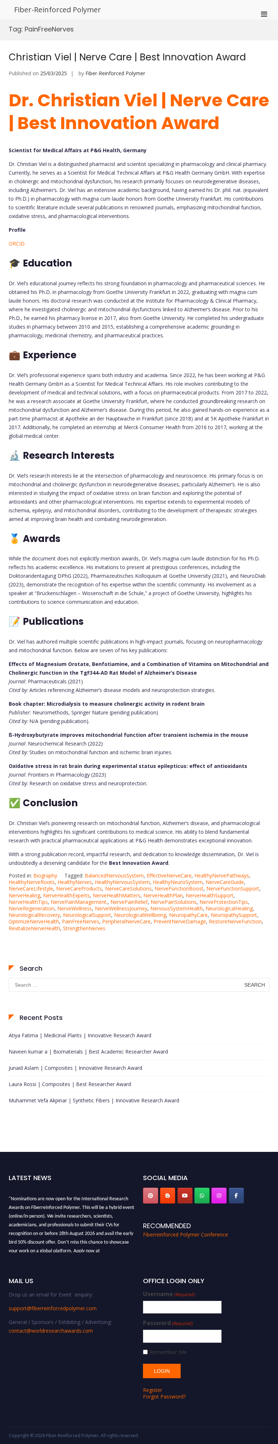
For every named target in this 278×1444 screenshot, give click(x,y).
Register (152, 1390)
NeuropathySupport (234, 914)
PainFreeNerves (80, 921)
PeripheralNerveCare (126, 921)
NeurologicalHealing (229, 908)
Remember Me (168, 1352)
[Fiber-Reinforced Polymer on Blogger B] (167, 1196)
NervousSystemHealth (176, 908)
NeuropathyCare (188, 914)
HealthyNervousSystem (122, 882)
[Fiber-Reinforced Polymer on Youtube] (185, 1196)
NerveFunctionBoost (179, 888)
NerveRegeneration (31, 908)
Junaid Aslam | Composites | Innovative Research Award (75, 1067)
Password (168, 1323)
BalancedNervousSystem (114, 875)
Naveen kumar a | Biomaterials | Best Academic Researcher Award (88, 1051)
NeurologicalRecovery (34, 914)
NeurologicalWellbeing (140, 914)
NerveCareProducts (79, 888)
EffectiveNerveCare (169, 875)
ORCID (17, 243)
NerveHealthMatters (116, 895)
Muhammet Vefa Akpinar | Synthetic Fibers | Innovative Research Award (94, 1100)
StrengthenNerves (84, 928)
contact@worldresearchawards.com (51, 1330)
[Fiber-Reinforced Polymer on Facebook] (236, 1196)
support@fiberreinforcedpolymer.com (53, 1308)
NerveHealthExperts (66, 895)
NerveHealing (24, 895)
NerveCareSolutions (128, 888)
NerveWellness (74, 908)
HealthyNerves (75, 882)
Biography (45, 875)
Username (169, 1294)
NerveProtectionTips (223, 901)
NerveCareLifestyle (31, 888)
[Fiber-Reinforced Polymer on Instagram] (219, 1196)
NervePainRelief (129, 901)
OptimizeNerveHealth (34, 921)
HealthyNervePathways (221, 875)
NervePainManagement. (79, 901)
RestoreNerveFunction (235, 921)
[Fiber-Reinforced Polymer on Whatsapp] (202, 1196)
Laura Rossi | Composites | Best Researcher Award (70, 1084)
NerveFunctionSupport (232, 888)
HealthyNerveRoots (32, 882)
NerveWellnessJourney (121, 908)
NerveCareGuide (225, 882)
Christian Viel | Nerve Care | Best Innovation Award (127, 57)
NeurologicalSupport (87, 914)
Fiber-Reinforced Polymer (57, 9)
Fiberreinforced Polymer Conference (185, 1234)
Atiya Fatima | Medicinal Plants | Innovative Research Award (80, 1035)
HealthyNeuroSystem (178, 882)
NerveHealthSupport (209, 895)
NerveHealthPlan (163, 895)
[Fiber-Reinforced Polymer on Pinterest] (150, 1196)
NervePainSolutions (174, 901)
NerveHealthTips (28, 901)
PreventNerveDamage (179, 921)
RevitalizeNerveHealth (34, 928)
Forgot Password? (164, 1396)
